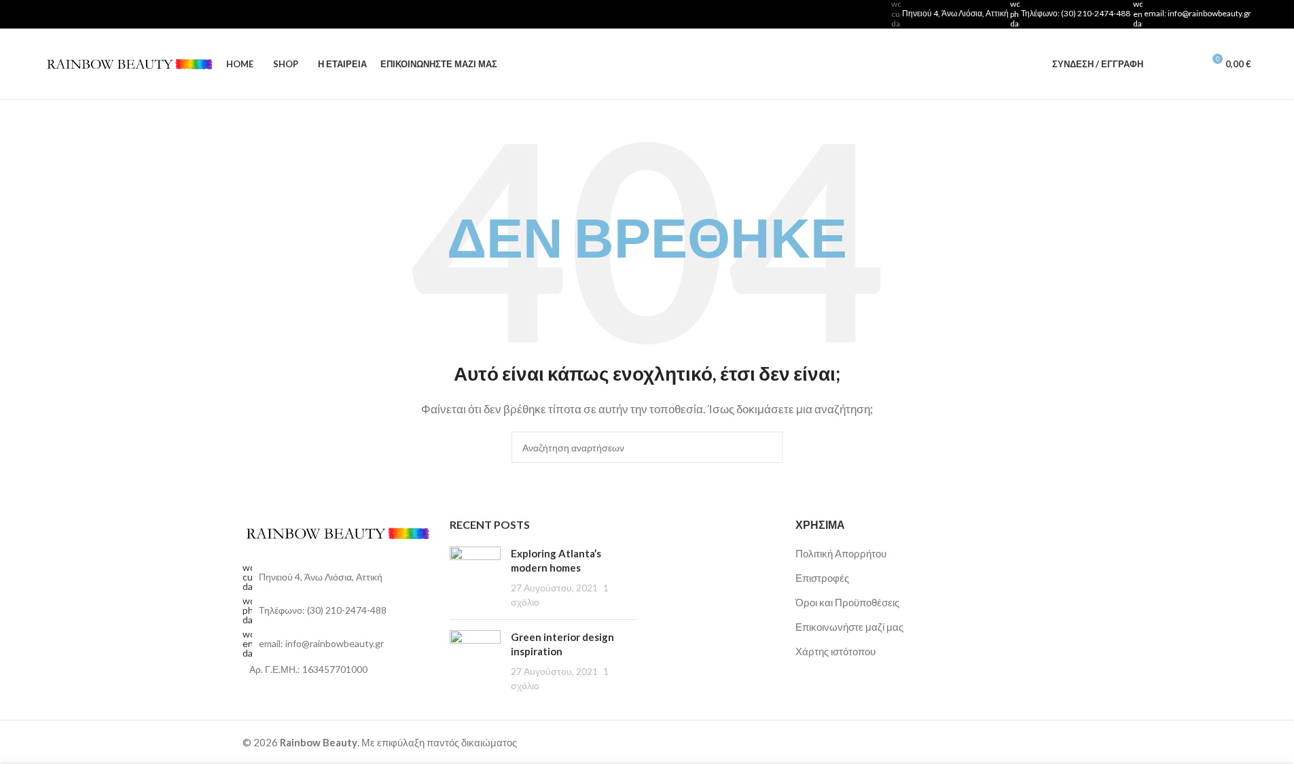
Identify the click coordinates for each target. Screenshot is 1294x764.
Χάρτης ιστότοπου (835, 651)
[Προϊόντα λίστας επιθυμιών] (1186, 63)
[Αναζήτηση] (1162, 63)
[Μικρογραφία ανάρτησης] (475, 577)
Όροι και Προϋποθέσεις (847, 602)
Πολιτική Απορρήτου (840, 553)
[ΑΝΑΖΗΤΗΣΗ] (767, 447)
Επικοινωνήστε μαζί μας (849, 627)
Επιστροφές (822, 578)
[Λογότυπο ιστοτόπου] (128, 62)
